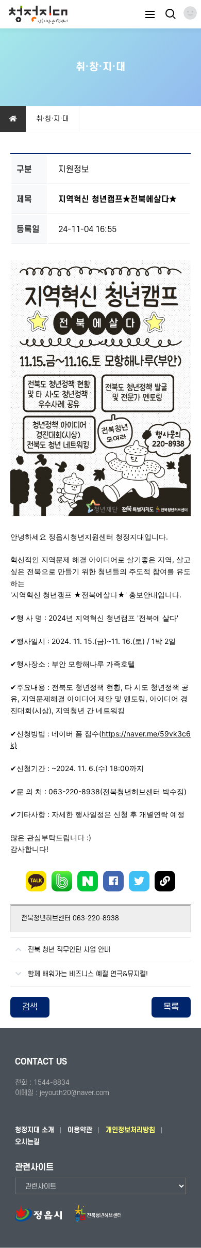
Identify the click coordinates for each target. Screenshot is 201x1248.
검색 (30, 1007)
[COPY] (165, 881)
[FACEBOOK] (113, 881)
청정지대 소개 (34, 1130)
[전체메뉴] (150, 14)
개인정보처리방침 (130, 1130)
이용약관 (80, 1130)
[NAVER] (87, 881)
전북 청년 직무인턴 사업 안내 (69, 949)
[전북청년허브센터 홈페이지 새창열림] (97, 1219)
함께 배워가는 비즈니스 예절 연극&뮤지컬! (88, 974)
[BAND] (62, 881)
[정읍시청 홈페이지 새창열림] (43, 1219)
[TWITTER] (139, 881)
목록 (171, 1007)
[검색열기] (169, 14)
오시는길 (27, 1142)
